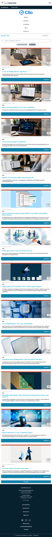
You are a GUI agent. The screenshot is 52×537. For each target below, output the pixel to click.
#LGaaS (26, 529)
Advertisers (26, 508)
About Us (26, 515)
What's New (26, 523)
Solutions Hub (14, 7)
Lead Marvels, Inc (25, 535)
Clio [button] (3, 69)
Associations (26, 504)
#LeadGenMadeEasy (26, 526)
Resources (26, 511)
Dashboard (36, 535)
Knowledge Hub (4, 7)
